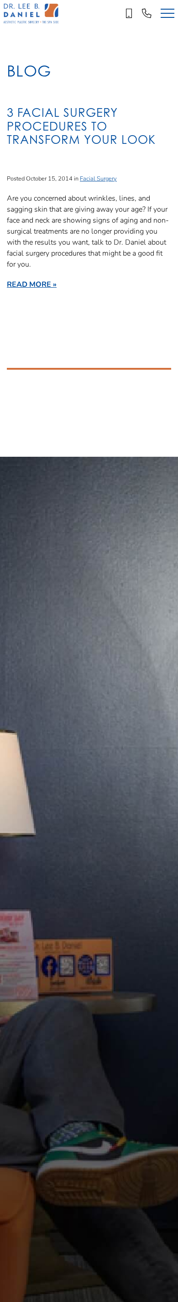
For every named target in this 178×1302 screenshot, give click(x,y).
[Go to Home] (31, 13)
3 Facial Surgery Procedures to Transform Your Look (81, 126)
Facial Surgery (98, 178)
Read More (29, 284)
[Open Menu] (167, 13)
